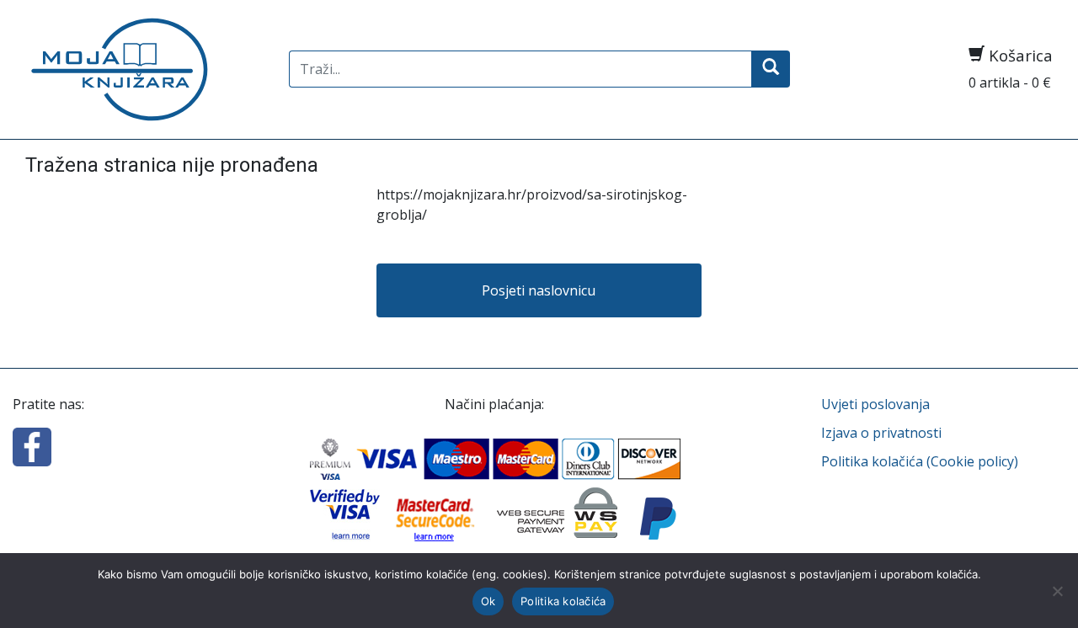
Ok (488, 601)
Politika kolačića (563, 601)
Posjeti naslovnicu (538, 290)
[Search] (770, 69)
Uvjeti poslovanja (875, 404)
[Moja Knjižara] (144, 69)
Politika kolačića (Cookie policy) (919, 461)
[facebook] (32, 445)
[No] (1057, 591)
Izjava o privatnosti (881, 432)
